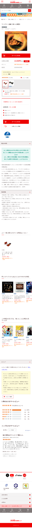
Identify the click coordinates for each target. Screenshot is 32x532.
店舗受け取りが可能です (10, 115)
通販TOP (3, 19)
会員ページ (12, 511)
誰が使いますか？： (7, 451)
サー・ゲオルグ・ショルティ (9, 28)
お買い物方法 (4, 494)
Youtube (11, 477)
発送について (7, 110)
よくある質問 (4, 498)
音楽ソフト (21, 19)
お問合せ (4, 502)
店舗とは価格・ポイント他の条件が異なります (12, 506)
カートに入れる (16, 55)
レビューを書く (25, 77)
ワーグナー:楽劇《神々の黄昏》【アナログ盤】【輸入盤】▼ (15, 91)
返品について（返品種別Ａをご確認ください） (15, 112)
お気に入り (20, 511)
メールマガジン (24, 478)
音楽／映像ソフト (12, 19)
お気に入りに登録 (16, 126)
